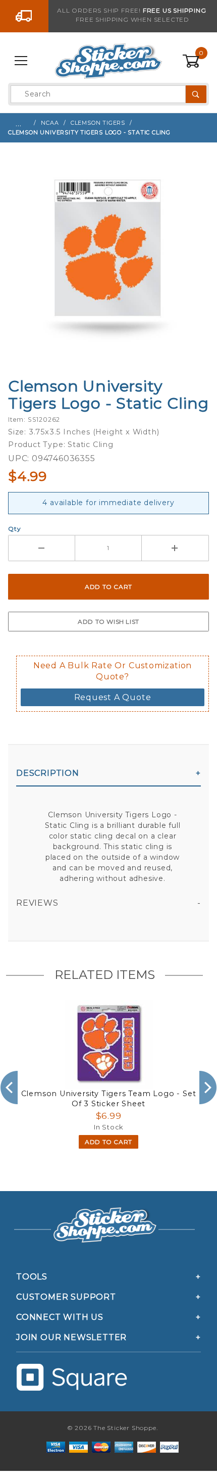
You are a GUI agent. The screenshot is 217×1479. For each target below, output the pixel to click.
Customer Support (66, 1297)
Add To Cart (108, 1142)
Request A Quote (112, 697)
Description (47, 773)
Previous (9, 1087)
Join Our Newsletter (71, 1337)
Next (208, 1087)
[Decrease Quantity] (41, 548)
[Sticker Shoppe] (108, 60)
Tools (31, 1276)
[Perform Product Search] (196, 94)
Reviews (37, 903)
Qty (14, 528)
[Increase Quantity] (175, 548)
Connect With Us (59, 1317)
